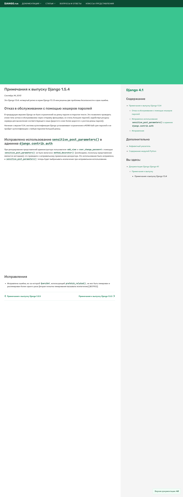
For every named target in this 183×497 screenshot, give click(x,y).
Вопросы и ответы (71, 3)
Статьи (50, 3)
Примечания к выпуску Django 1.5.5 (23, 296)
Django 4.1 (134, 90)
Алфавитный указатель (139, 146)
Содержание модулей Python (142, 151)
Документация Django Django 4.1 (144, 166)
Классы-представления (100, 3)
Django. (11, 3)
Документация (31, 3)
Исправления (138, 130)
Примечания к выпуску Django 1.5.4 (145, 105)
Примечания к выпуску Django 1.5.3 (96, 296)
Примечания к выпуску (142, 171)
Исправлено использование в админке (152, 122)
